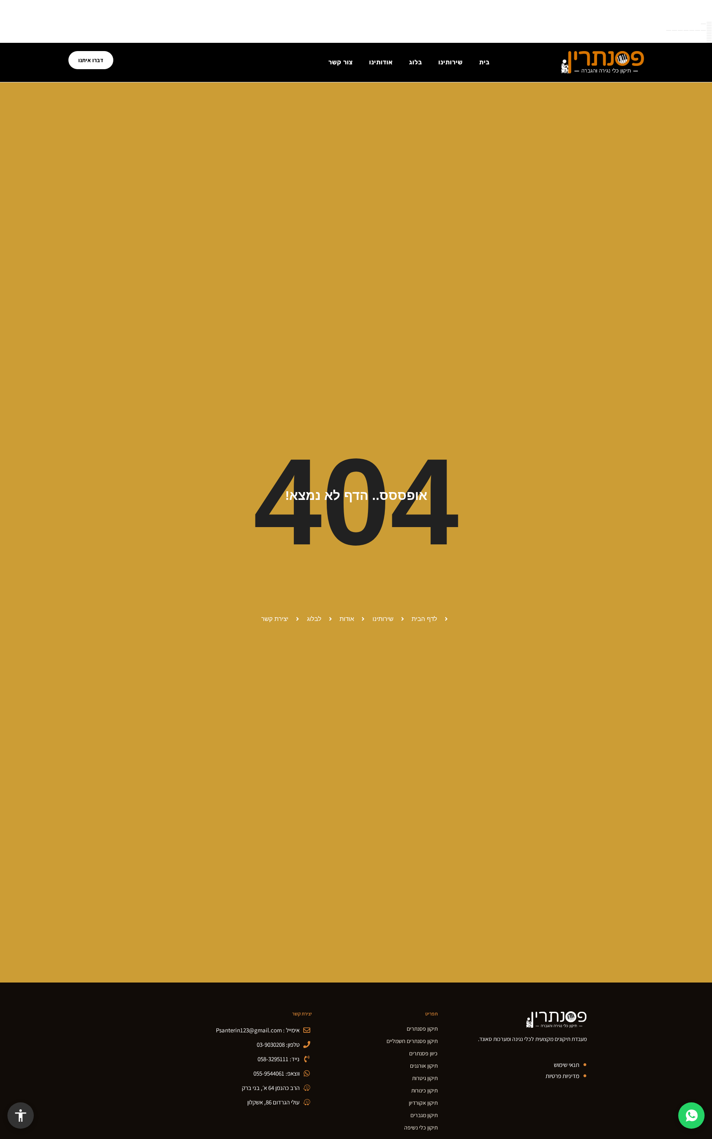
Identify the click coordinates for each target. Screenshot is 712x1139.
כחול (692, 30)
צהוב (674, 30)
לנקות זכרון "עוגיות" (709, 35)
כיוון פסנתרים (423, 1053)
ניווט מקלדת (709, 25)
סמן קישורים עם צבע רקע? (709, 34)
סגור (709, 22)
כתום (680, 30)
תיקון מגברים (424, 1115)
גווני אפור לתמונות (709, 37)
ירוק (697, 30)
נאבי (669, 30)
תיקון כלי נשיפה (421, 1127)
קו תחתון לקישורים (709, 32)
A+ (703, 24)
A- (709, 24)
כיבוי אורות (709, 40)
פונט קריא (709, 27)
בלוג (415, 62)
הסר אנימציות (709, 39)
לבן (703, 30)
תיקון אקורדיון (423, 1102)
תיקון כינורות (424, 1090)
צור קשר (340, 62)
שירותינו (450, 62)
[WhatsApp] (691, 1115)
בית (484, 62)
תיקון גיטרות (425, 1078)
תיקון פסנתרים (422, 1028)
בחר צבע (709, 29)
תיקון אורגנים (424, 1065)
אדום (686, 30)
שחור (709, 30)
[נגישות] (20, 1115)
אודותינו (381, 62)
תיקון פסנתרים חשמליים (412, 1041)
